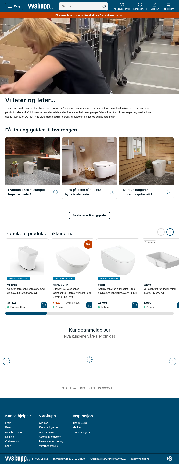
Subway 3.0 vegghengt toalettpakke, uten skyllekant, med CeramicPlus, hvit (72, 292)
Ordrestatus (12, 441)
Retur (8, 427)
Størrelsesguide (82, 432)
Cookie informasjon (50, 436)
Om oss (43, 422)
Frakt (8, 422)
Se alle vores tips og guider (89, 215)
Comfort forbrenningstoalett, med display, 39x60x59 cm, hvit (26, 290)
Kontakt (9, 436)
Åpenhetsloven (47, 432)
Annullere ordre (14, 432)
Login (8, 445)
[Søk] (104, 6)
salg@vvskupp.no (140, 459)
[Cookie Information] (169, 459)
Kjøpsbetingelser (48, 427)
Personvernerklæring (51, 441)
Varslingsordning (48, 445)
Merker (77, 427)
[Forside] (40, 6)
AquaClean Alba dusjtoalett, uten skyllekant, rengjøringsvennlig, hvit (117, 290)
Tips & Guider (80, 422)
